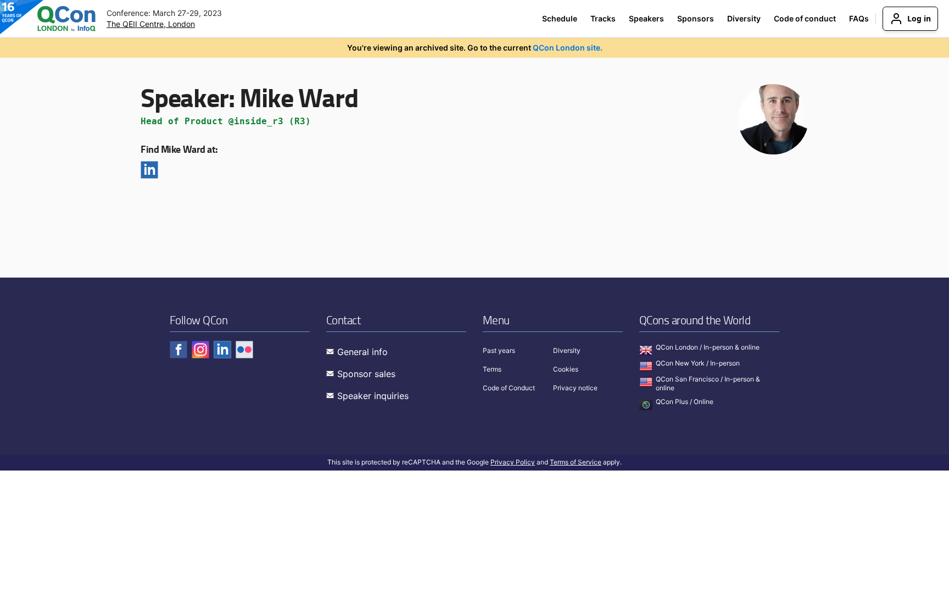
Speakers (646, 18)
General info (362, 351)
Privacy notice (575, 388)
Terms (492, 369)
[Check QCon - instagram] (200, 349)
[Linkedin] (149, 170)
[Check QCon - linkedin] (222, 349)
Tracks (603, 18)
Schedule (559, 18)
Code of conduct (805, 18)
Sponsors (695, 18)
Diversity (744, 18)
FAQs (859, 18)
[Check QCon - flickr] (244, 349)
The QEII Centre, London (151, 24)
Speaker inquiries (373, 395)
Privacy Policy (512, 462)
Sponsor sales (366, 373)
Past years (499, 350)
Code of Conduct (509, 388)
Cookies (565, 369)
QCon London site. (567, 47)
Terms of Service (575, 462)
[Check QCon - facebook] (178, 349)
